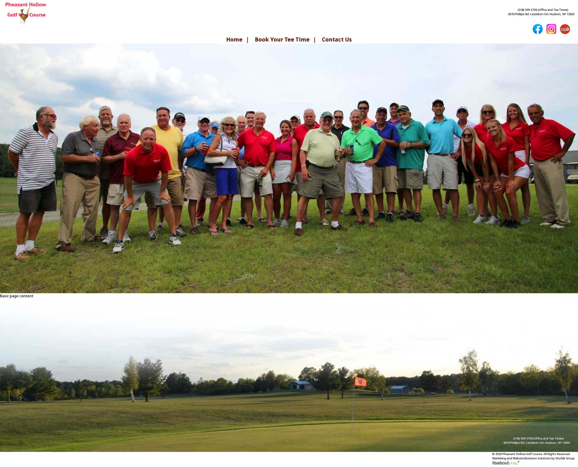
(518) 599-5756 (527, 10)
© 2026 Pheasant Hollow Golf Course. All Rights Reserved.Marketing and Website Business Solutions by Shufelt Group (533, 456)
